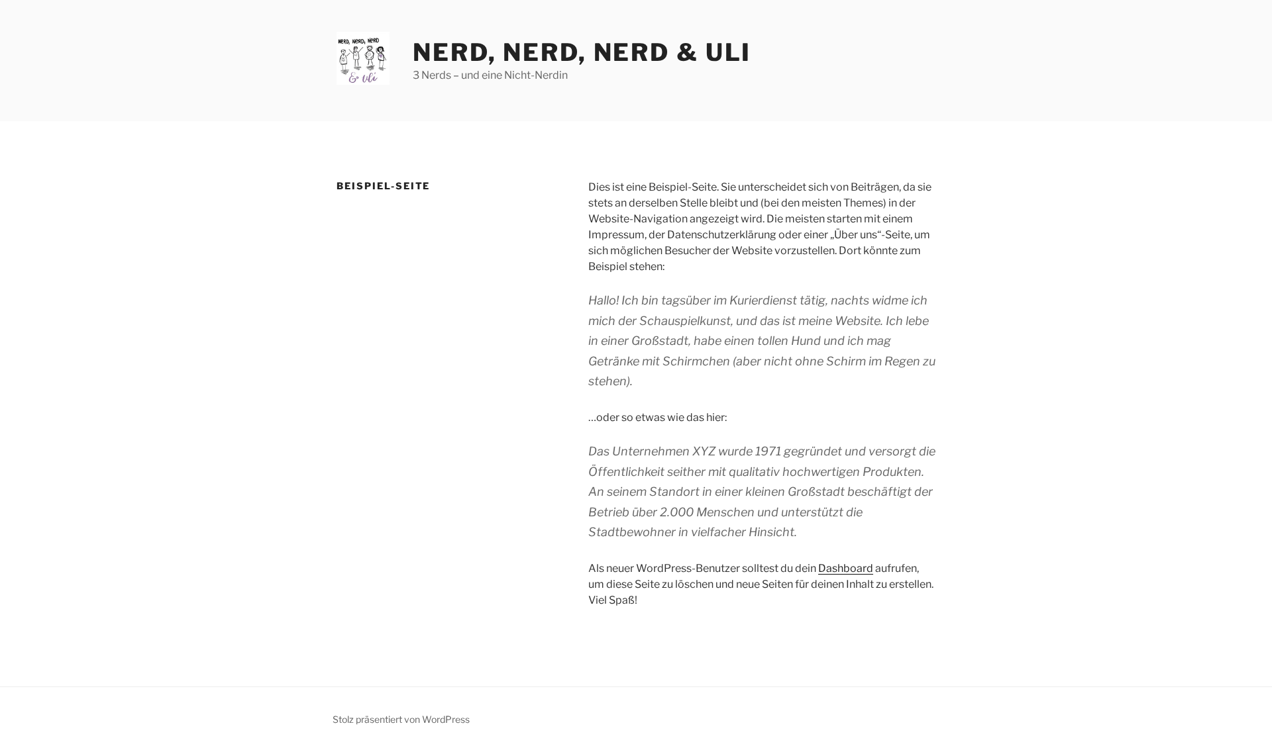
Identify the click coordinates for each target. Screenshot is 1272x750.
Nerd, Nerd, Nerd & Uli (582, 52)
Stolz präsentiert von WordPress (401, 719)
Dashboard (845, 568)
